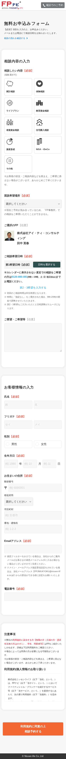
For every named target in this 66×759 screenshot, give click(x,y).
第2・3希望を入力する (33, 287)
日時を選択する (46, 264)
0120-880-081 (19, 276)
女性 (44, 444)
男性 (14, 444)
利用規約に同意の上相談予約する (33, 729)
